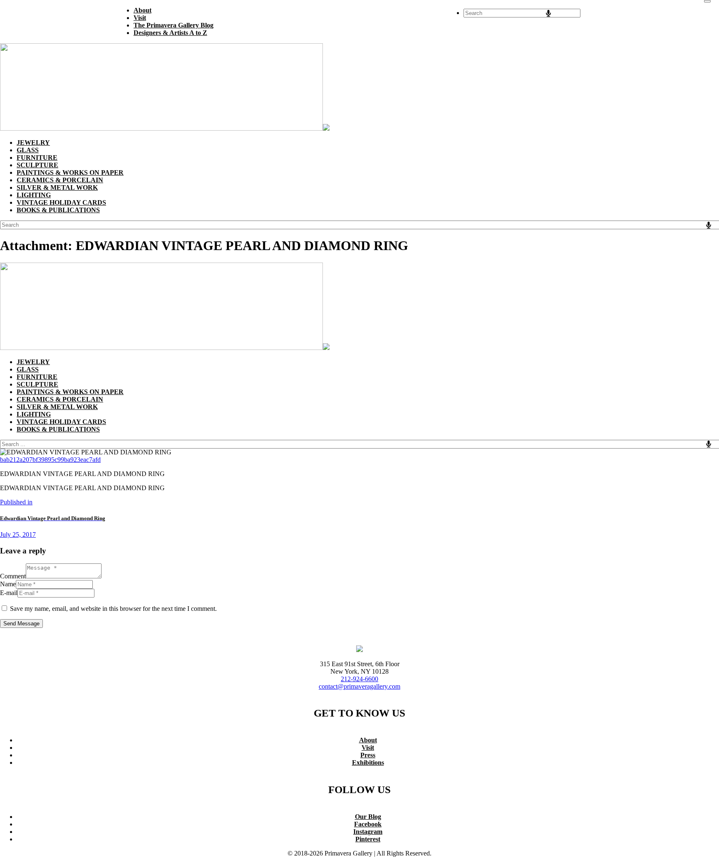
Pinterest (367, 839)
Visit (368, 747)
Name (8, 584)
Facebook (368, 824)
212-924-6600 (359, 678)
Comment (13, 576)
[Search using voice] (548, 13)
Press (367, 755)
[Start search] (707, 1)
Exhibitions (368, 762)
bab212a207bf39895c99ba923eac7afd (50, 459)
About (368, 740)
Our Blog (368, 816)
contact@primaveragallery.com (359, 686)
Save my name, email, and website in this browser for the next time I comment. (113, 608)
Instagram (367, 831)
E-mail (8, 592)
